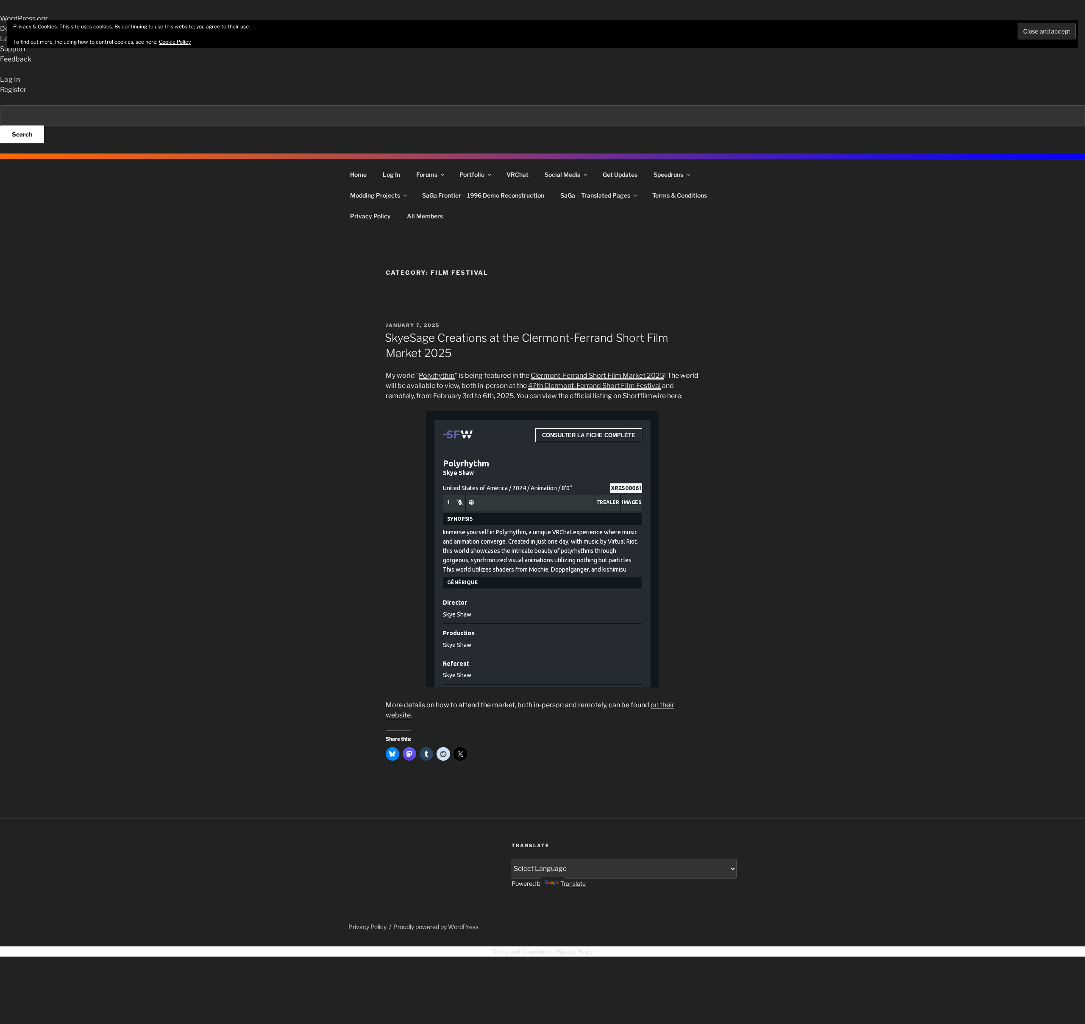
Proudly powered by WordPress (436, 926)
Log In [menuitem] (10, 79)
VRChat (517, 174)
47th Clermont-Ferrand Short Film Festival (594, 386)
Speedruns (668, 174)
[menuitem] (542, 124)
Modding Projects (375, 195)
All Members (425, 216)
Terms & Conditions (679, 195)
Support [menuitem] (13, 49)
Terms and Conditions (521, 951)
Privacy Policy (370, 216)
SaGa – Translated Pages (595, 195)
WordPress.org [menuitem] (24, 18)
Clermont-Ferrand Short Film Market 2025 (597, 375)
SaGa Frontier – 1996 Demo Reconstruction (483, 195)
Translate (573, 883)
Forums (426, 174)
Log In (391, 174)
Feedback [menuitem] (15, 59)
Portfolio (471, 174)
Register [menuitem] (13, 90)
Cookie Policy (175, 42)
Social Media (563, 174)
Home (358, 174)
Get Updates (620, 174)
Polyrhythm (437, 375)
